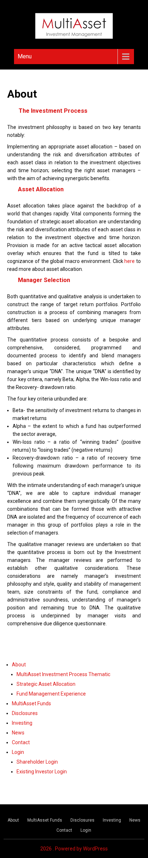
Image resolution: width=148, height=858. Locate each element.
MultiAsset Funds (31, 703)
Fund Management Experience (51, 694)
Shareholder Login (37, 762)
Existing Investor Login (42, 771)
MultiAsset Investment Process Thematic (63, 674)
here (129, 261)
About (19, 664)
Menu (25, 56)
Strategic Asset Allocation (46, 684)
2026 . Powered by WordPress (74, 849)
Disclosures (25, 713)
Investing (22, 723)
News (18, 733)
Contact (21, 742)
